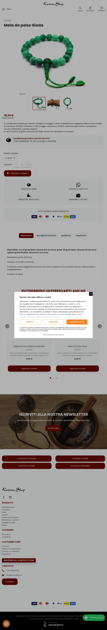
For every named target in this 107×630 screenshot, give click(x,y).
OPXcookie (46, 334)
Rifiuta (30, 322)
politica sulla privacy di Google (48, 317)
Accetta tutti (77, 322)
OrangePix (61, 334)
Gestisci (53, 322)
